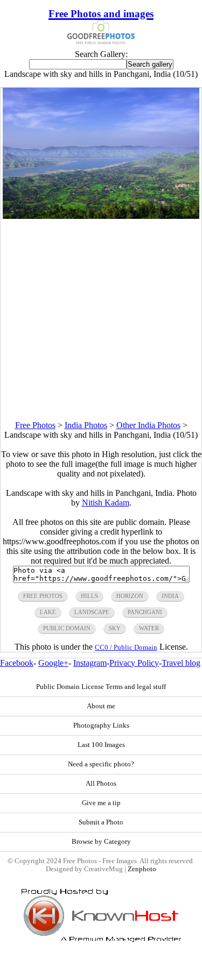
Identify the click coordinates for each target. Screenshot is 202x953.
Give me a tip (101, 803)
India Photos (86, 425)
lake (48, 612)
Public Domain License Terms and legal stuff (101, 687)
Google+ (53, 662)
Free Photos (35, 425)
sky (115, 628)
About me (101, 706)
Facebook (16, 662)
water (149, 628)
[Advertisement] (101, 320)
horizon (129, 596)
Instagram (90, 662)
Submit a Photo (101, 822)
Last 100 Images (101, 745)
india (170, 596)
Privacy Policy (134, 662)
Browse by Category (101, 841)
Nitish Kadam (105, 502)
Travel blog (181, 662)
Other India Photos (148, 425)
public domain (66, 628)
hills (89, 596)
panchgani (145, 612)
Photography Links (101, 725)
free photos (42, 596)
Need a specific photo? (101, 764)
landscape (91, 612)
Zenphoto (142, 869)
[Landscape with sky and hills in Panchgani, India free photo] (101, 216)
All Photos (101, 783)
